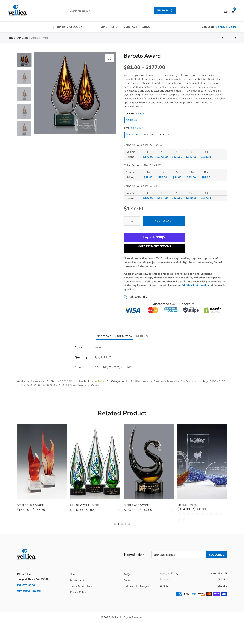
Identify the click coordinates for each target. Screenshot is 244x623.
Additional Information (114, 336)
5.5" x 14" (132, 134)
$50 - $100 (57, 385)
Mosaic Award (186, 504)
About (147, 27)
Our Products (188, 381)
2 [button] (118, 524)
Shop (115, 27)
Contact (131, 27)
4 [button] (125, 524)
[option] (75, 93)
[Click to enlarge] (109, 58)
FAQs (127, 574)
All (127, 381)
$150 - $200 (41, 385)
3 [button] (122, 524)
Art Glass (22, 38)
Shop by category (67, 27)
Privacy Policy (78, 592)
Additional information (195, 285)
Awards (147, 381)
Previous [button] (43, 93)
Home (103, 27)
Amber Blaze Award (30, 504)
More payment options (154, 246)
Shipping (141, 336)
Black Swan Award (136, 504)
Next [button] (106, 93)
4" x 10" (164, 134)
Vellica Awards (35, 381)
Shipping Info (138, 297)
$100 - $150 (217, 381)
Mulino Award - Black (84, 504)
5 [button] (129, 524)
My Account (77, 580)
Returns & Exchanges (136, 586)
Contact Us (130, 580)
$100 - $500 (24, 385)
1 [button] (115, 524)
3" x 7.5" (149, 134)
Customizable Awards (166, 381)
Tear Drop (83, 385)
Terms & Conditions (81, 586)
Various (131, 120)
